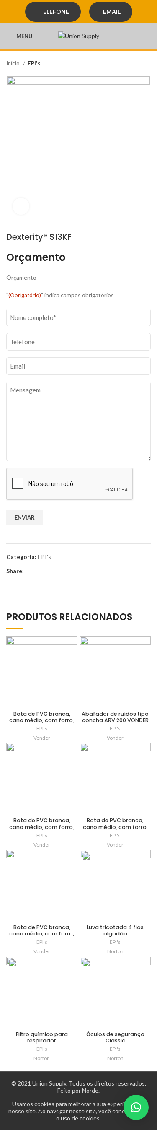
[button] (136, 1107)
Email (112, 11)
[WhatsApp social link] (50, 571)
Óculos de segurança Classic (115, 1037)
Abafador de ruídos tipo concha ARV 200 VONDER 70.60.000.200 (115, 720)
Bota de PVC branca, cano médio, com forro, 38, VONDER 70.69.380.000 (115, 826)
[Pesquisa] (148, 36)
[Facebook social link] (31, 571)
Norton (115, 951)
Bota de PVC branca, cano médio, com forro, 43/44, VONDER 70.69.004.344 (41, 937)
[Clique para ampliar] (21, 206)
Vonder (41, 738)
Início (13, 63)
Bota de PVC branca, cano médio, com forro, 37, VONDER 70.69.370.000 (42, 720)
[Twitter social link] (40, 571)
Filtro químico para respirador (42, 1037)
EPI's (34, 63)
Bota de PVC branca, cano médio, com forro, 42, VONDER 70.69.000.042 (41, 826)
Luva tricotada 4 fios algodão (115, 930)
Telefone (54, 11)
